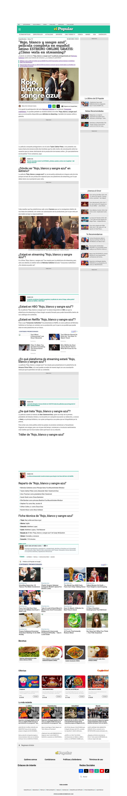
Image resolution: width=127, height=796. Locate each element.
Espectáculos (38, 34)
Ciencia (80, 34)
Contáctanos (50, 759)
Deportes (59, 34)
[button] (19, 29)
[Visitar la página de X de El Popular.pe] (86, 771)
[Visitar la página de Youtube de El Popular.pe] (102, 771)
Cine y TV (30, 39)
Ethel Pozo (52, 24)
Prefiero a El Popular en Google (31, 561)
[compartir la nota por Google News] (69, 106)
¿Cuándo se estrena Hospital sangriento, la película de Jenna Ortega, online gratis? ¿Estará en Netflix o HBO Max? (50, 300)
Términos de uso (96, 759)
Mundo (45, 24)
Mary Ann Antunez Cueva (29, 106)
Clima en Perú (70, 24)
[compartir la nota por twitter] (58, 106)
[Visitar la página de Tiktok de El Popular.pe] (107, 771)
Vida (94, 34)
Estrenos (29, 557)
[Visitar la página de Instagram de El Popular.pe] (91, 771)
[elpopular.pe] (64, 31)
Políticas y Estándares (72, 759)
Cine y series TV (70, 34)
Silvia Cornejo (36, 24)
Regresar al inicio (27, 745)
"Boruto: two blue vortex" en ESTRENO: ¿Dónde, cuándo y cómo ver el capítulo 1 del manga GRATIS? (50, 161)
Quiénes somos (30, 759)
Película (35, 557)
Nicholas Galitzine (48, 109)
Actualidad (49, 34)
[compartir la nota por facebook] (50, 106)
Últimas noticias (24, 34)
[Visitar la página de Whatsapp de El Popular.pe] (96, 771)
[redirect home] (63, 753)
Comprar (36, 696)
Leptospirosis (26, 24)
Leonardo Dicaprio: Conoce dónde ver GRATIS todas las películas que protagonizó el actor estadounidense (51, 404)
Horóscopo (61, 24)
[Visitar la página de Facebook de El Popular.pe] (81, 771)
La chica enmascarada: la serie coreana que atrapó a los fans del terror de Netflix (50, 476)
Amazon (53, 557)
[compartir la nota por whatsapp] (54, 106)
